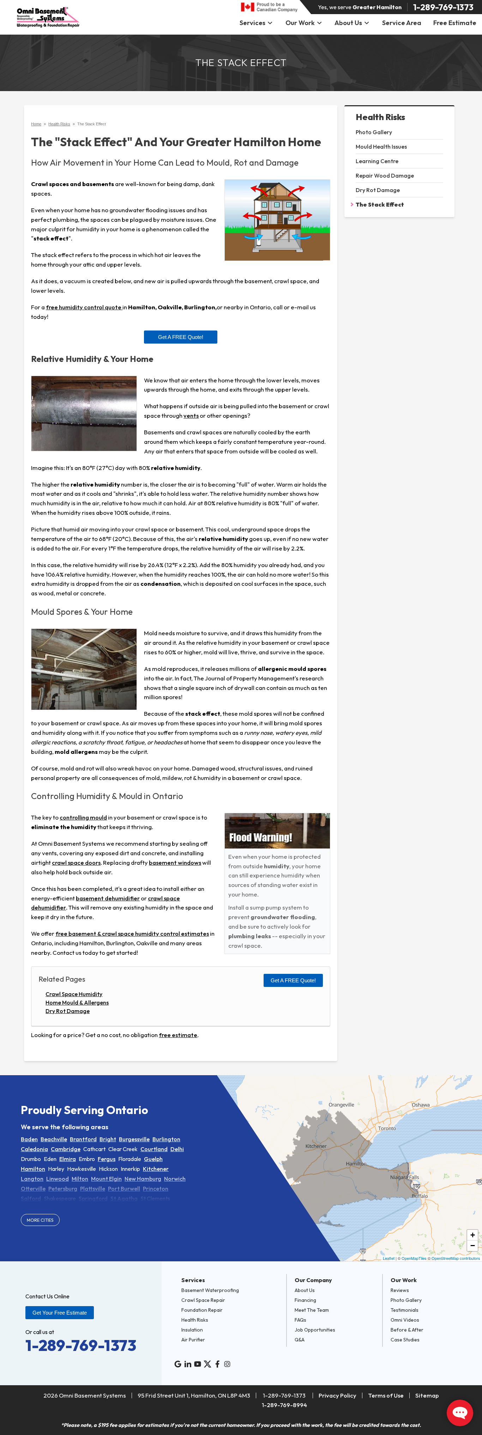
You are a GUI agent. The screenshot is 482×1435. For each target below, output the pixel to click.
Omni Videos (405, 1320)
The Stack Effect (380, 204)
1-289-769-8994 (284, 1405)
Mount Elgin (106, 1178)
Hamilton (33, 1168)
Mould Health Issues (381, 146)
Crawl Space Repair (203, 1300)
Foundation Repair (202, 1310)
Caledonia (34, 1149)
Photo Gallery (374, 132)
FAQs (300, 1320)
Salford (31, 1198)
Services (252, 23)
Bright (108, 1139)
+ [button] (472, 1235)
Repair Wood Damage (385, 175)
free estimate (178, 1034)
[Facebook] (217, 1364)
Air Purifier (193, 1339)
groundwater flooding (283, 917)
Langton (32, 1178)
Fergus (106, 1158)
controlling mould (83, 817)
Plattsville (92, 1188)
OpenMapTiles (414, 1258)
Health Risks (380, 117)
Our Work (300, 23)
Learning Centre (377, 161)
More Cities (40, 1220)
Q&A (300, 1339)
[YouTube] (197, 1364)
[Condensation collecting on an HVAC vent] (84, 414)
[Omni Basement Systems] (48, 17)
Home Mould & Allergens (77, 1002)
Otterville (33, 1188)
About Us (348, 23)
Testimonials (404, 1310)
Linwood (57, 1178)
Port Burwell (124, 1188)
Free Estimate (454, 23)
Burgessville (134, 1139)
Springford (93, 1198)
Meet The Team (312, 1310)
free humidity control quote (84, 307)
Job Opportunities (315, 1330)
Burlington (166, 1139)
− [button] (472, 1245)
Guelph (153, 1158)
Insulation (192, 1330)
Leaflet (388, 1258)
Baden (29, 1139)
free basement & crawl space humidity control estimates (132, 933)
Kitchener (156, 1168)
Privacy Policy (337, 1395)
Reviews (400, 1290)
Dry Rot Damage (378, 189)
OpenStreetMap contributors (456, 1258)
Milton (80, 1178)
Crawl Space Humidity (74, 994)
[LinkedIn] (187, 1364)
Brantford (83, 1139)
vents (191, 415)
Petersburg (62, 1188)
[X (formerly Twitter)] (207, 1364)
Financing (305, 1300)
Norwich (175, 1178)
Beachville (54, 1139)
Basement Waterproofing (210, 1290)
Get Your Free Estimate (59, 1313)
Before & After (407, 1330)
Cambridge (65, 1149)
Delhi (177, 1149)
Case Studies (405, 1339)
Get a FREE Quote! (180, 337)
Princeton (155, 1188)
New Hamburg (143, 1178)
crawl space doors (76, 862)
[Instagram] (227, 1364)
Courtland (154, 1149)
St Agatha (124, 1198)
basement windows (175, 862)
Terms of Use (386, 1395)
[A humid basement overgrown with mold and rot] (84, 669)
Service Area (401, 23)
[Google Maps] (178, 1364)
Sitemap (427, 1395)
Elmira (67, 1158)
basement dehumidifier (108, 898)
